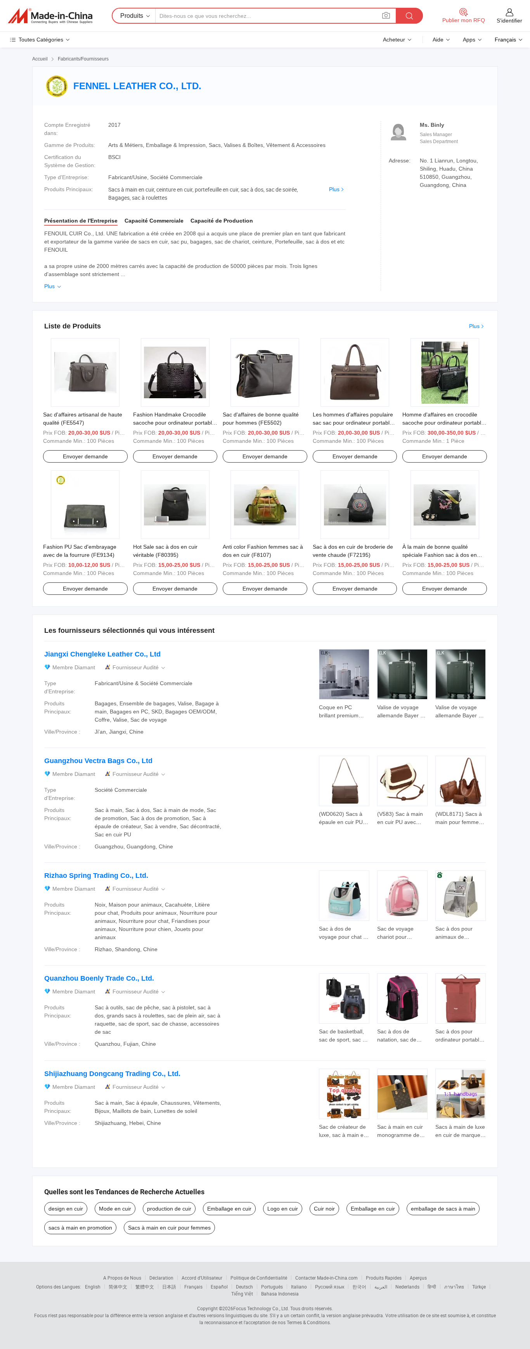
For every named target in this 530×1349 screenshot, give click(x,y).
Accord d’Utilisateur (202, 1278)
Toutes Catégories (41, 39)
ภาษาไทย (454, 1286)
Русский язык (329, 1286)
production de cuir (169, 1209)
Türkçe (479, 1286)
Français (193, 1286)
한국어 (359, 1286)
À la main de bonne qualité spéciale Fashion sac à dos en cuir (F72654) (439, 555)
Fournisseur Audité (139, 667)
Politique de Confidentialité (258, 1278)
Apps (469, 39)
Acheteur (394, 39)
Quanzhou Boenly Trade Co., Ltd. (99, 978)
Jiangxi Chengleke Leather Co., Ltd (102, 654)
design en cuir (65, 1209)
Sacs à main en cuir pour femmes (169, 1228)
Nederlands (407, 1286)
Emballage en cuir (229, 1209)
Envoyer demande (85, 456)
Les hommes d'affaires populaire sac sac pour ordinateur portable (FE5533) (353, 422)
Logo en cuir (282, 1209)
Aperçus (418, 1278)
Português (272, 1286)
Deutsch (244, 1286)
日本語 (169, 1286)
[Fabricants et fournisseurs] (50, 16)
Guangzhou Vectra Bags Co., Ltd (98, 761)
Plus (334, 189)
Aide (438, 39)
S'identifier (509, 20)
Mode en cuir (115, 1209)
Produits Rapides (384, 1278)
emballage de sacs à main (443, 1209)
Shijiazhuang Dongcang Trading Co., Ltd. (112, 1074)
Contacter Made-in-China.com (326, 1278)
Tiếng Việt (242, 1293)
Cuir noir (324, 1209)
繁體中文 (144, 1286)
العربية (380, 1286)
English (92, 1286)
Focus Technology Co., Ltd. (261, 1308)
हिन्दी (432, 1286)
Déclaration (161, 1278)
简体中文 (118, 1286)
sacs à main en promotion (80, 1228)
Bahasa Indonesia (280, 1293)
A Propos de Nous (122, 1278)
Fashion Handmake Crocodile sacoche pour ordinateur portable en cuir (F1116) (174, 422)
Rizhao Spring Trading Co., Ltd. (96, 875)
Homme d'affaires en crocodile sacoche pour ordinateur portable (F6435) (443, 422)
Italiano (299, 1286)
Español (219, 1286)
